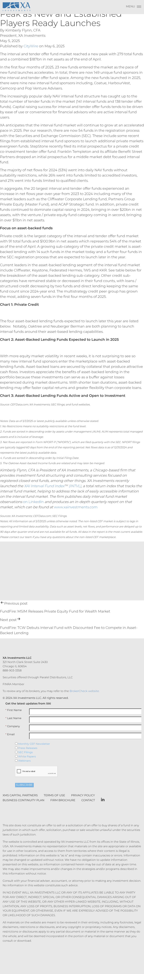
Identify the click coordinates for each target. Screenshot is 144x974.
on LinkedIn (33, 502)
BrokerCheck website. (85, 691)
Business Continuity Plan (23, 800)
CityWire (31, 46)
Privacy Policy (83, 795)
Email (10, 734)
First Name (13, 710)
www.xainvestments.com (75, 507)
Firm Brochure (62, 800)
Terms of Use (54, 795)
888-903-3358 (12, 670)
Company (12, 726)
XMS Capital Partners (20, 795)
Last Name (13, 718)
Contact (88, 800)
